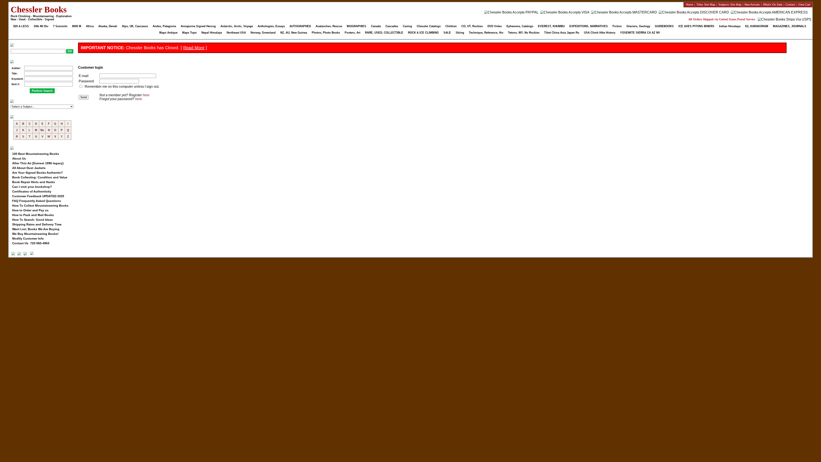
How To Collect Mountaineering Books (40, 205)
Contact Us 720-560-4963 (30, 243)
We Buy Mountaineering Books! (35, 233)
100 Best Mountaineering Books (35, 153)
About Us (19, 158)
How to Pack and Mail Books (33, 215)
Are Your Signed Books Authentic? (37, 172)
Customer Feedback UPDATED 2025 (38, 196)
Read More (193, 47)
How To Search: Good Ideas (32, 219)
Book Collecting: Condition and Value (39, 177)
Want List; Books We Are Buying (35, 229)
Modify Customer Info (28, 238)
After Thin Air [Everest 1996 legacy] (37, 163)
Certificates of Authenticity (31, 191)
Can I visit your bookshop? (32, 186)
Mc (42, 130)
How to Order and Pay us (30, 210)
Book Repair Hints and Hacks (33, 182)
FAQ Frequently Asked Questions (36, 201)
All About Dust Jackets (29, 168)
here (146, 95)
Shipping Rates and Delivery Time (37, 224)
